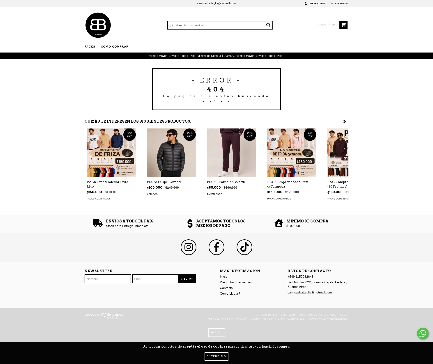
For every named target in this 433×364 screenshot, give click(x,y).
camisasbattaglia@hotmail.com (216, 3)
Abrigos (152, 194)
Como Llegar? (230, 293)
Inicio (223, 276)
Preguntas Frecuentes (236, 282)
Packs (90, 47)
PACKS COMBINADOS (99, 198)
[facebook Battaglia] (216, 247)
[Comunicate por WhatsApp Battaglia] (422, 333)
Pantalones (214, 194)
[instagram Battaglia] (188, 247)
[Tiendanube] (104, 317)
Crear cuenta (317, 3)
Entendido (216, 356)
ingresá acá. (296, 319)
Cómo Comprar (115, 47)
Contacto (226, 288)
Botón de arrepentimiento (328, 319)
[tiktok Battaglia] (244, 247)
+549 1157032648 (300, 276)
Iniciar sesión (339, 3)
